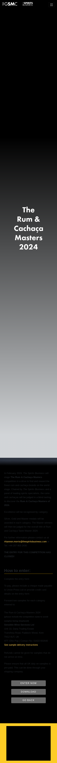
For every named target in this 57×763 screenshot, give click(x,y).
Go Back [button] (29, 700)
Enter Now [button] (28, 683)
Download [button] (28, 692)
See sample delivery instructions (21, 645)
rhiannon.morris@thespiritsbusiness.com (25, 541)
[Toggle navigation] (51, 4)
